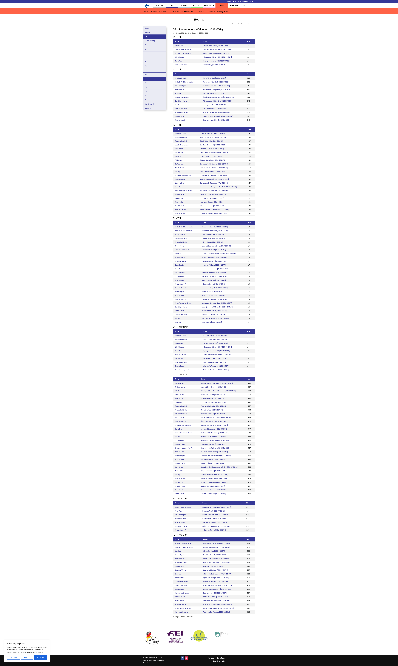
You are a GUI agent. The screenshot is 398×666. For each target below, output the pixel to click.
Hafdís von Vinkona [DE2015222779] (213, 265)
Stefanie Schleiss (181, 238)
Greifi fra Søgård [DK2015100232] (212, 234)
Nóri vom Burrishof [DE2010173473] (212, 206)
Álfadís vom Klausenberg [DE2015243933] (217, 562)
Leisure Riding (209, 5)
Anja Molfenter (180, 206)
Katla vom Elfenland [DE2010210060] (213, 314)
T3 (146, 87)
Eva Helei (178, 574)
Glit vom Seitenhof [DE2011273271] (212, 198)
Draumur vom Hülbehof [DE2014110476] (213, 175)
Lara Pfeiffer (179, 183)
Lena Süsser (179, 187)
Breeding (184, 5)
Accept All (40, 657)
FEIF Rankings (199, 12)
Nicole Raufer (179, 168)
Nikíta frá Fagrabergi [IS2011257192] (215, 597)
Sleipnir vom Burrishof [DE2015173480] (214, 227)
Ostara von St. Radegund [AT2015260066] (214, 183)
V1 (145, 95)
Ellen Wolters (179, 149)
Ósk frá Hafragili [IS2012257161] (212, 242)
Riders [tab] (147, 28)
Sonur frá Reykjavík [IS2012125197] (214, 65)
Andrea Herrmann (181, 209)
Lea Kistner (179, 105)
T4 (146, 91)
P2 (145, 66)
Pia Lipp (177, 171)
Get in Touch (237, 1)
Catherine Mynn (180, 86)
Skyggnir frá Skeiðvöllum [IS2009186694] (216, 112)
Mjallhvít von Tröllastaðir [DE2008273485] (217, 604)
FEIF (171, 5)
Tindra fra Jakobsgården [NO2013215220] (214, 179)
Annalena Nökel (180, 261)
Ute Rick (178, 156)
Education (196, 5)
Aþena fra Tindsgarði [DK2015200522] (214, 276)
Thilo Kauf (178, 160)
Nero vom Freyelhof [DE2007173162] (213, 261)
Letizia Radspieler (181, 65)
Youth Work (234, 5)
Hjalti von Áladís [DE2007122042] (214, 93)
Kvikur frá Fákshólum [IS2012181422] (214, 311)
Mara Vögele (179, 291)
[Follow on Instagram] (186, 658)
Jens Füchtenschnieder (183, 49)
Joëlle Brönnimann (181, 145)
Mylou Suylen (179, 246)
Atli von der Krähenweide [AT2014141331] (217, 574)
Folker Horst (179, 311)
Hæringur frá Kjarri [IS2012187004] (214, 105)
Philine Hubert (180, 257)
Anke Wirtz (178, 93)
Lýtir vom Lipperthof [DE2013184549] (212, 133)
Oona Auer (178, 61)
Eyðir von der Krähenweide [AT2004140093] (217, 57)
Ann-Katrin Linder (181, 78)
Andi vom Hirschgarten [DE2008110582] (214, 269)
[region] (27, 651)
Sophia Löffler (180, 589)
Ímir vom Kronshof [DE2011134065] (213, 295)
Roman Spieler (180, 234)
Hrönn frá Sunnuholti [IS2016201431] (212, 171)
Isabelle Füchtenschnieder (184, 82)
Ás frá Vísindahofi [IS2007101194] (214, 78)
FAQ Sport (175, 12)
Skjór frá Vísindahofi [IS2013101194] (215, 339)
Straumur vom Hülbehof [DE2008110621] (214, 168)
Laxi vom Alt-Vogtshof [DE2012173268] (214, 288)
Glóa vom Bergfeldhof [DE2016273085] (216, 120)
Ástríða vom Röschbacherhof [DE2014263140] (218, 97)
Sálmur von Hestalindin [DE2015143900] (216, 86)
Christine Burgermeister (183, 53)
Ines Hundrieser (180, 133)
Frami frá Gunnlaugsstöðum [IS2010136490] (216, 246)
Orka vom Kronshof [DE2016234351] (213, 238)
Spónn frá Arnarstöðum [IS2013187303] (214, 452)
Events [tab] (147, 36)
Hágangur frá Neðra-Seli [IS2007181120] (216, 61)
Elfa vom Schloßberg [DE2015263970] (212, 160)
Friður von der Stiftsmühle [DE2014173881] (217, 101)
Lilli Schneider (180, 57)
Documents (163, 12)
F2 (145, 57)
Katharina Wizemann (182, 593)
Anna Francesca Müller (183, 303)
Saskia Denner (180, 597)
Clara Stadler (179, 490)
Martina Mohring (180, 120)
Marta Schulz (179, 202)
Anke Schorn (179, 280)
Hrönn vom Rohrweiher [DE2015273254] (214, 490)
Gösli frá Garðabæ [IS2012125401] (211, 141)
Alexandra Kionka (181, 242)
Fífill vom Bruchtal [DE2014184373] (212, 149)
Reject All (27, 657)
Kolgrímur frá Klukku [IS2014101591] (213, 272)
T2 (146, 83)
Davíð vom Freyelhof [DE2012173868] (212, 145)
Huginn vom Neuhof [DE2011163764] (212, 202)
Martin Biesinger (180, 299)
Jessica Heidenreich (182, 250)
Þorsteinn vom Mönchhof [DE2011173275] (217, 49)
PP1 (146, 74)
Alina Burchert (180, 522)
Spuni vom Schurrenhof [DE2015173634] (215, 318)
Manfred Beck (180, 179)
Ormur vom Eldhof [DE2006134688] (214, 518)
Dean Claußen (179, 265)
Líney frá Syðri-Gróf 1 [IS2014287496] (214, 257)
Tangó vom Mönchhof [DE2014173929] (216, 82)
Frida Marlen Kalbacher (183, 175)
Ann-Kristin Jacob (181, 112)
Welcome (159, 5)
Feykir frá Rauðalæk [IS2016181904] (213, 280)
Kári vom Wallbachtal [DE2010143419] (215, 46)
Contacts (154, 12)
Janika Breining (180, 463)
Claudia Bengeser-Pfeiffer (184, 448)
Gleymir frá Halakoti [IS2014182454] (213, 250)
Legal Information (247, 1)
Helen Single (179, 383)
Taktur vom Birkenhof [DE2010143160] (215, 522)
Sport (222, 5)
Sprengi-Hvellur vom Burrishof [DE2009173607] (217, 383)
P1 (145, 62)
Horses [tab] (147, 32)
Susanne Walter (180, 570)
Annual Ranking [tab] (150, 41)
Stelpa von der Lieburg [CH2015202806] (216, 600)
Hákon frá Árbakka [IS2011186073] (212, 463)
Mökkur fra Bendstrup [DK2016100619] (216, 53)
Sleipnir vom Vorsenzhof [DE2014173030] (217, 589)
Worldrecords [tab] (149, 104)
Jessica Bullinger (181, 314)
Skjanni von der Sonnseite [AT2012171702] (214, 209)
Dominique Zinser (181, 101)
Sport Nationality (187, 12)
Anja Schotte (179, 89)
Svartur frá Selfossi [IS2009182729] (215, 570)
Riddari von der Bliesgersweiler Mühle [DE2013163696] (218, 187)
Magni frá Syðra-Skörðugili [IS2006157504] (217, 585)
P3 (145, 70)
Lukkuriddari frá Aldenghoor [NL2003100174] (216, 303)
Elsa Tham (178, 322)
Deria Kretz (179, 152)
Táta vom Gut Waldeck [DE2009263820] (216, 612)
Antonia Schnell (180, 288)
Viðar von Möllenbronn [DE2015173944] (214, 231)
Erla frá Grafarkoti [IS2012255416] (214, 109)
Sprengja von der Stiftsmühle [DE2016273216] (217, 307)
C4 (145, 45)
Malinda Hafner (180, 444)
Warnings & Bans (223, 12)
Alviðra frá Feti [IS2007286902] (211, 291)
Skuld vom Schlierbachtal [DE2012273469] (214, 164)
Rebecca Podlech (181, 137)
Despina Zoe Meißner (182, 97)
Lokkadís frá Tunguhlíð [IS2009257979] (213, 194)
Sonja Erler (179, 269)
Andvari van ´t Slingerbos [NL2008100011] (217, 89)
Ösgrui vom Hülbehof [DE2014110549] (214, 299)
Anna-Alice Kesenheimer (183, 231)
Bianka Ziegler (180, 116)
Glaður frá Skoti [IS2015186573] (211, 156)
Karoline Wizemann (181, 612)
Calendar (228, 1)
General (145, 12)
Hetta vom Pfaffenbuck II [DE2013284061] (214, 190)
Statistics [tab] (148, 108)
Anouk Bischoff (180, 284)
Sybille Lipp (179, 198)
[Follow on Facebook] (182, 658)
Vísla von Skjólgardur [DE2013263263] (213, 137)
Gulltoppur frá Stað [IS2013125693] (213, 284)
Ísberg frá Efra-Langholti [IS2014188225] (214, 152)
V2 (145, 100)
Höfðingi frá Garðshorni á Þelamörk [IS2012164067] (218, 253)
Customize (13, 657)
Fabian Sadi (179, 46)
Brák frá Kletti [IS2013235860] (211, 322)
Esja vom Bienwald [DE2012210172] (215, 593)
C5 (145, 49)
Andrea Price (179, 295)
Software (212, 12)
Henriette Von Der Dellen (183, 190)
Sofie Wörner (179, 164)
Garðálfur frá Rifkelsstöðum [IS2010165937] (218, 116)
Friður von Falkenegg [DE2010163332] (213, 444)
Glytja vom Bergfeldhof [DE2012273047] (213, 213)
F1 (145, 53)
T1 (146, 79)
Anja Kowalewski (180, 518)
